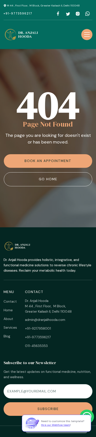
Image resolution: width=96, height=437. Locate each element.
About (8, 319)
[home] (22, 35)
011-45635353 (36, 346)
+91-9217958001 (38, 328)
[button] (86, 34)
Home (8, 310)
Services (10, 327)
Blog (7, 336)
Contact (10, 301)
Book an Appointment (48, 161)
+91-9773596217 (18, 13)
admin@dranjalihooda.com (45, 320)
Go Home (48, 179)
